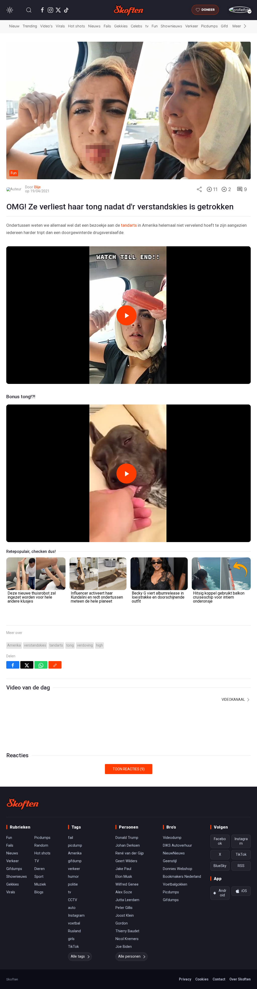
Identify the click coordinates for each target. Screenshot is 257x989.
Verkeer (191, 26)
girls (71, 939)
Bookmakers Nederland (182, 877)
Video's (46, 26)
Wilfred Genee (127, 884)
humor (73, 877)
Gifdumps (14, 869)
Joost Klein (124, 915)
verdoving (85, 645)
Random (41, 845)
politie (73, 884)
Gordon (121, 923)
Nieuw (14, 26)
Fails (107, 26)
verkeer (74, 869)
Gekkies (121, 26)
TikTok (73, 947)
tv (147, 26)
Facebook (220, 841)
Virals (60, 26)
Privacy (185, 979)
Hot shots (76, 26)
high (99, 645)
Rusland (74, 931)
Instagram (76, 915)
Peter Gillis (124, 908)
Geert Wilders (126, 861)
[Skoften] (22, 803)
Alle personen (129, 956)
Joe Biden (123, 947)
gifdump (75, 861)
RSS (241, 866)
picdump (75, 845)
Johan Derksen (127, 845)
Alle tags (78, 956)
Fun (155, 26)
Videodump (172, 838)
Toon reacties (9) (129, 769)
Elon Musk (123, 877)
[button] (29, 10)
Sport (38, 877)
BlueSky (220, 866)
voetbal (74, 923)
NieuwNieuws (174, 853)
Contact (219, 979)
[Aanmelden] (240, 10)
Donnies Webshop (177, 869)
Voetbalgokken (175, 884)
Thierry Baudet (127, 931)
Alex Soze (123, 892)
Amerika (14, 645)
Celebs (136, 26)
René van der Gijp (129, 853)
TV (36, 861)
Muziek (40, 884)
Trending (30, 26)
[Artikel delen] (199, 189)
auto (72, 908)
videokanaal (234, 699)
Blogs (38, 892)
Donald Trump (126, 838)
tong (70, 645)
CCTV (72, 900)
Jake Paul (123, 869)
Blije (37, 187)
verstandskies (35, 645)
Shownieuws (171, 26)
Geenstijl (170, 861)
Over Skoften (240, 979)
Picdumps (209, 26)
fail (70, 838)
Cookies (202, 979)
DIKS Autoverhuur (177, 845)
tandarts (129, 225)
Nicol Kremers (127, 939)
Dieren (39, 869)
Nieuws (94, 26)
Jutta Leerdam (127, 900)
